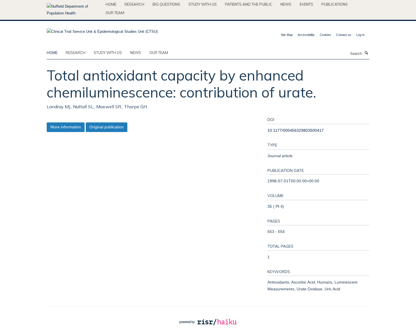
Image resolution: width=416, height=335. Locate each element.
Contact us (343, 34)
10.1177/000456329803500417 (295, 130)
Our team (115, 12)
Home (111, 4)
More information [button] (65, 127)
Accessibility (306, 34)
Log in (360, 34)
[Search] (366, 53)
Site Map (287, 34)
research (75, 52)
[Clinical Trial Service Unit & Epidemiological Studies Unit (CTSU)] (102, 30)
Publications (334, 4)
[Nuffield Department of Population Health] (74, 10)
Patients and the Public (248, 4)
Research (134, 4)
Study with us (202, 4)
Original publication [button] (106, 127)
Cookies (325, 34)
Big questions (166, 4)
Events (306, 4)
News (285, 4)
